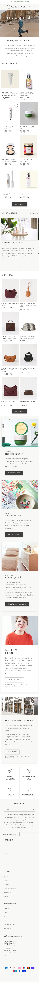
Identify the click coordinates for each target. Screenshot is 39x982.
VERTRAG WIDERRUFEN (10, 888)
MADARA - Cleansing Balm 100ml (27, 127)
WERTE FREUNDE (10, 975)
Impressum (24, 978)
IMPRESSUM (7, 928)
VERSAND (6, 880)
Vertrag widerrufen (10, 834)
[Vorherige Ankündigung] (3, 2)
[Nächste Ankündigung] (36, 2)
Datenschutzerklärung (19, 827)
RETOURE (6, 884)
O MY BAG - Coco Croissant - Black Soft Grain (28, 369)
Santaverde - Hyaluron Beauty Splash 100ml (28, 193)
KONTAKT (6, 896)
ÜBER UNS (7, 908)
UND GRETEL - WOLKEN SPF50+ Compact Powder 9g (9, 160)
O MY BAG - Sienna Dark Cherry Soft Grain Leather (8, 402)
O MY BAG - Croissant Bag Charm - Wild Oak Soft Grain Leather (28, 305)
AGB (5, 920)
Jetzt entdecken (19, 28)
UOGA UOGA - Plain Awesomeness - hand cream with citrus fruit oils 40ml (9, 94)
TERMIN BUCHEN (9, 892)
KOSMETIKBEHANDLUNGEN (12, 849)
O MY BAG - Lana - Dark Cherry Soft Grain (10, 304)
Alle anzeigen (19, 204)
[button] (4, 7)
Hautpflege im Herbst (13, 242)
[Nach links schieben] (15, 266)
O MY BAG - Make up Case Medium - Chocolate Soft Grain (28, 402)
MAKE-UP (6, 853)
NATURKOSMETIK (9, 845)
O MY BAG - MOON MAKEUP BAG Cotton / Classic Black (28, 337)
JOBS (5, 912)
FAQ (5, 916)
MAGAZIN (6, 876)
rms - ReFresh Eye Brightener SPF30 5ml (9, 127)
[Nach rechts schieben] (24, 266)
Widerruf (30, 975)
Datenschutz (22, 975)
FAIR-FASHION (8, 857)
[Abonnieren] (33, 809)
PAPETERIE (7, 861)
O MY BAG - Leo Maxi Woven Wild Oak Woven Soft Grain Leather (9, 370)
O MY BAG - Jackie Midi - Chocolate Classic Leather (8, 337)
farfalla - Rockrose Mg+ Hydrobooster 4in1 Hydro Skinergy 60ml (27, 94)
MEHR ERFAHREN (14, 680)
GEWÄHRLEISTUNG (9, 924)
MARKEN (6, 865)
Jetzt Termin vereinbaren (17, 604)
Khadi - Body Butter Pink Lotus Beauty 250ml (28, 160)
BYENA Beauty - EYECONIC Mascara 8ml (9, 193)
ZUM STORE (12, 752)
